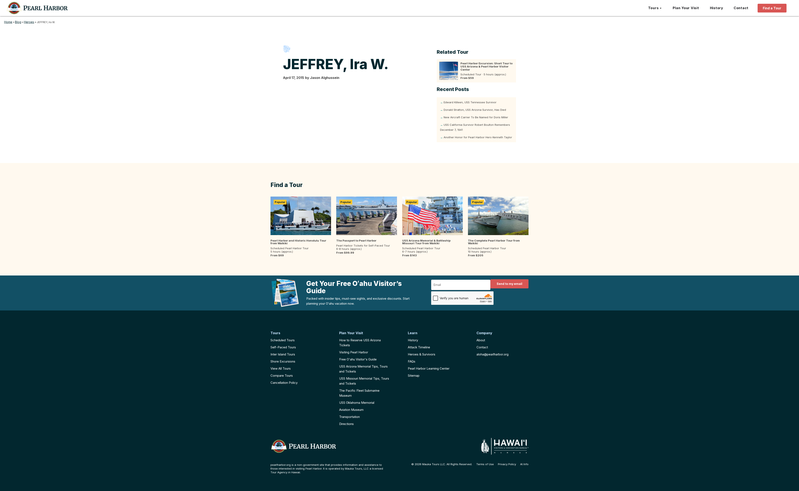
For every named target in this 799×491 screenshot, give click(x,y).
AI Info (524, 464)
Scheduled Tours (282, 340)
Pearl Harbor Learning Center (428, 368)
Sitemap (413, 376)
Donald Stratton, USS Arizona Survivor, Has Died (475, 109)
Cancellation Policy (284, 383)
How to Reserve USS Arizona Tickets (360, 342)
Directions (346, 424)
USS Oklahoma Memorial (356, 403)
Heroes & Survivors (421, 354)
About (480, 340)
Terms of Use (485, 464)
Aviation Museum (351, 410)
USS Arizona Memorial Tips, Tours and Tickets (363, 368)
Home (8, 22)
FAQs (411, 361)
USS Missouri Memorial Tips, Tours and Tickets (364, 380)
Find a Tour (772, 8)
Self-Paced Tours (283, 347)
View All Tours (280, 368)
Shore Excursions (282, 361)
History (413, 340)
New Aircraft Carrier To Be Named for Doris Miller (476, 117)
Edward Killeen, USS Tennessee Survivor (470, 102)
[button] (655, 8)
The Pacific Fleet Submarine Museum (359, 393)
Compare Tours (281, 376)
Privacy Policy (507, 464)
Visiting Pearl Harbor (353, 352)
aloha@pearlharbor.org (492, 354)
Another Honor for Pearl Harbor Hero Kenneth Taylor (478, 137)
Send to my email (509, 283)
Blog (18, 22)
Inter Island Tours (282, 354)
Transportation (349, 417)
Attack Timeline (419, 347)
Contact (482, 347)
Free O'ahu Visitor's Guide (358, 359)
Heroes (29, 22)
